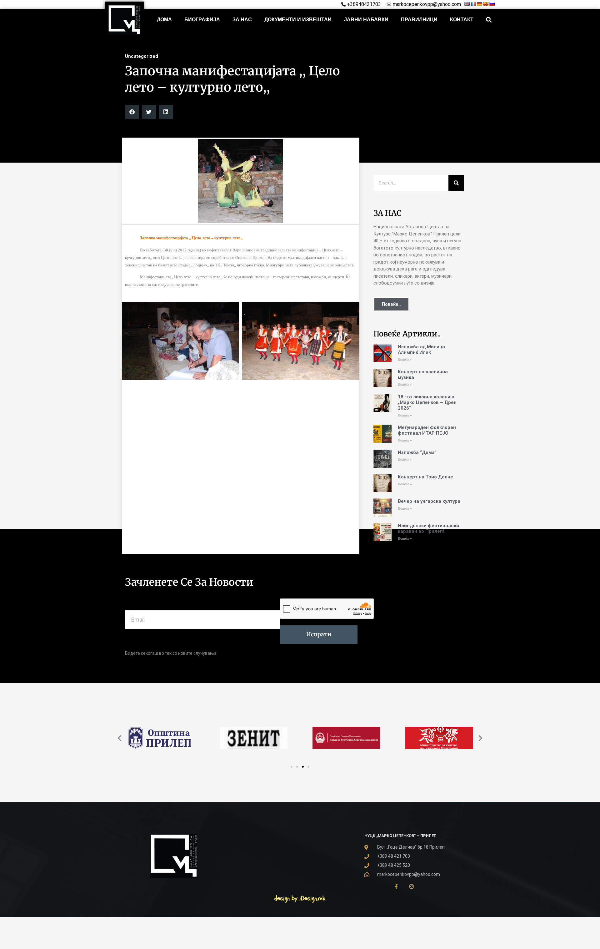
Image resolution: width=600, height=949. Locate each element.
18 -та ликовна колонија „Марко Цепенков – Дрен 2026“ (427, 402)
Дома (164, 19)
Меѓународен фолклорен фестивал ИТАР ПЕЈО (427, 430)
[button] (489, 20)
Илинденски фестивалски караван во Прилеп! (428, 528)
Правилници (419, 19)
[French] (473, 3)
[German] (479, 3)
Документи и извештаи (298, 19)
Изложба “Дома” (417, 452)
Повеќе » (405, 360)
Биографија (202, 19)
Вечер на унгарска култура (429, 501)
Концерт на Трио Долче (425, 477)
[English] (467, 3)
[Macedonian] (485, 3)
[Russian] (492, 3)
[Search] (456, 183)
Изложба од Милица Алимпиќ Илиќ (421, 349)
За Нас (242, 19)
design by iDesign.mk (299, 898)
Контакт (461, 19)
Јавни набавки (366, 19)
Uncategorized (141, 56)
